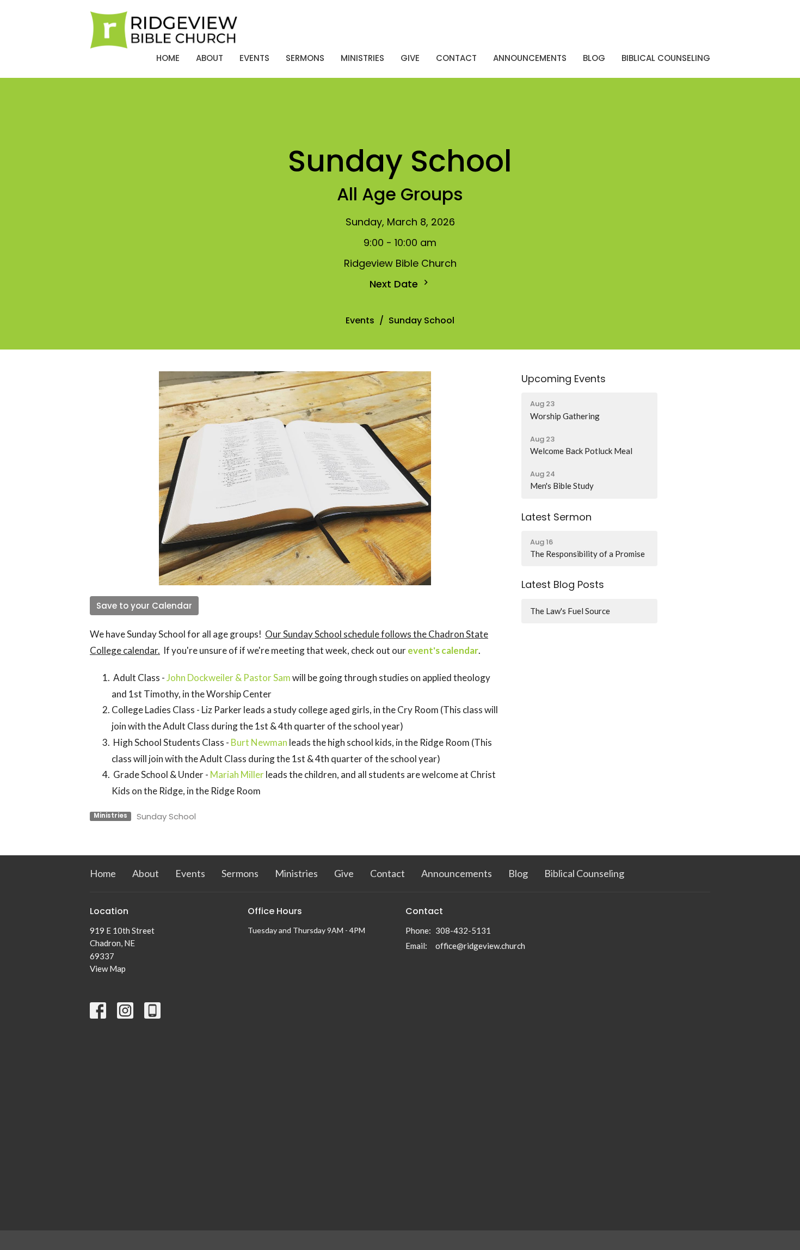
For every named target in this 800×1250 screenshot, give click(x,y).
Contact (456, 58)
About (209, 58)
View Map (108, 968)
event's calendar (443, 650)
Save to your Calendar (144, 605)
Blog (594, 58)
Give (410, 58)
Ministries (362, 58)
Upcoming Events (563, 378)
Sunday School (166, 816)
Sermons (305, 58)
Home (168, 58)
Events (254, 58)
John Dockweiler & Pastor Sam (229, 677)
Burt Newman (259, 742)
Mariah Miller (237, 774)
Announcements (530, 58)
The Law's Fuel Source (570, 611)
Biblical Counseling (665, 58)
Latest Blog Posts (562, 584)
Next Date (395, 284)
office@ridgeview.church (480, 946)
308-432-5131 (463, 930)
